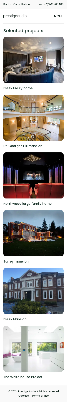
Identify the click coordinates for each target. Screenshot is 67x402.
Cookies (23, 396)
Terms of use (40, 396)
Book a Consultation (16, 4)
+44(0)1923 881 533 (51, 4)
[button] (58, 16)
